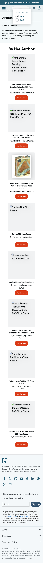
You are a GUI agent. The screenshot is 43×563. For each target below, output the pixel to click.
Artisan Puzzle (28, 92)
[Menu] (4, 8)
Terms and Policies (10, 542)
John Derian (15, 92)
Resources (6, 535)
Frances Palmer (18, 237)
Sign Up (36, 504)
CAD (22, 19)
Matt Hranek (18, 285)
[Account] (34, 9)
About (4, 529)
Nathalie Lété (18, 335)
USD (22, 16)
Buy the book (21, 97)
